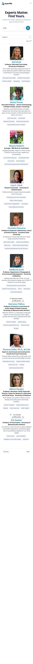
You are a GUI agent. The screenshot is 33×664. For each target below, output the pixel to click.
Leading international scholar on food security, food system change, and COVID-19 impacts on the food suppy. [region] (16, 280)
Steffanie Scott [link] (16, 269)
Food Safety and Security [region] (16, 207)
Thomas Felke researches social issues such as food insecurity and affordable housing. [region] (16, 357)
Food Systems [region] (26, 81)
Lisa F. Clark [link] (16, 185)
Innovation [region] (25, 204)
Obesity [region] (5, 408)
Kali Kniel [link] (16, 61)
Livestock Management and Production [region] (16, 248)
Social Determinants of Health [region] (16, 124)
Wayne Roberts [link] (16, 145)
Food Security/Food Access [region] (11, 325)
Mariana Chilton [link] (16, 303)
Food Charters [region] (20, 161)
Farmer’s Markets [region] (9, 405)
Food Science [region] (10, 436)
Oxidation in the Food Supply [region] (12, 439)
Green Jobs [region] (11, 161)
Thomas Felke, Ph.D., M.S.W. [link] (16, 349)
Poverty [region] (22, 364)
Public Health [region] (25, 408)
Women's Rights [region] (11, 322)
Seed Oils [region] (26, 439)
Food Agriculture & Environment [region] (16, 197)
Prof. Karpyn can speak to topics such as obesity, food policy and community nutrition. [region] (16, 400)
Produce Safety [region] (6, 81)
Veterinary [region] (7, 245)
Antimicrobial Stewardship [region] (20, 245)
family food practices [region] (22, 121)
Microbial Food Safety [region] (9, 78)
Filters (28, 41)
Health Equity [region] (22, 322)
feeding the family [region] (9, 121)
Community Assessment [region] (16, 368)
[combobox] (14, 28)
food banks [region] (21, 118)
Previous (6, 451)
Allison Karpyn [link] (16, 388)
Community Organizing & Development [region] (16, 164)
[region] (16, 65)
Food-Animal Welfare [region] (22, 242)
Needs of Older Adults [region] (23, 361)
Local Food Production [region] (10, 158)
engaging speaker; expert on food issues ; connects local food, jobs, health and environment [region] (16, 152)
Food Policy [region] (27, 289)
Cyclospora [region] (16, 81)
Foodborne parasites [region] (24, 78)
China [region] (20, 289)
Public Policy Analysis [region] (16, 200)
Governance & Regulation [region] (11, 204)
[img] (16, 53)
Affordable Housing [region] (8, 361)
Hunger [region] (16, 328)
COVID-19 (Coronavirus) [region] (9, 289)
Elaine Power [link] (16, 102)
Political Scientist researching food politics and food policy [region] (16, 193)
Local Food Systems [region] (16, 292)
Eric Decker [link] (16, 420)
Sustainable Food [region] (24, 158)
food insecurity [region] (11, 118)
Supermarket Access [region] (22, 405)
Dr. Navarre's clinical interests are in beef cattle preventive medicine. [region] (16, 238)
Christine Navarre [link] (17, 228)
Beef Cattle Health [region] (9, 242)
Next (28, 451)
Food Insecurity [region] (13, 364)
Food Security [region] (25, 325)
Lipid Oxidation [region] (21, 436)
